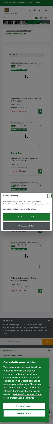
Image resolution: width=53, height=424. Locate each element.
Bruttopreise (26, 217)
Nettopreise (26, 226)
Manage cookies (24, 413)
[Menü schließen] (49, 195)
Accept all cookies (24, 406)
